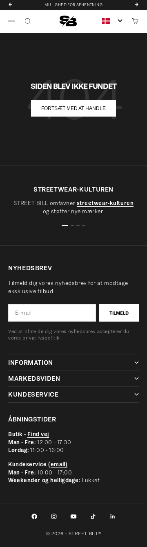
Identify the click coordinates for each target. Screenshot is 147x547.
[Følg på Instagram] (54, 516)
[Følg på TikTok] (93, 516)
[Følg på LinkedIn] (112, 516)
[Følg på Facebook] (34, 516)
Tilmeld (119, 313)
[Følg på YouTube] (73, 516)
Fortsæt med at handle (73, 108)
